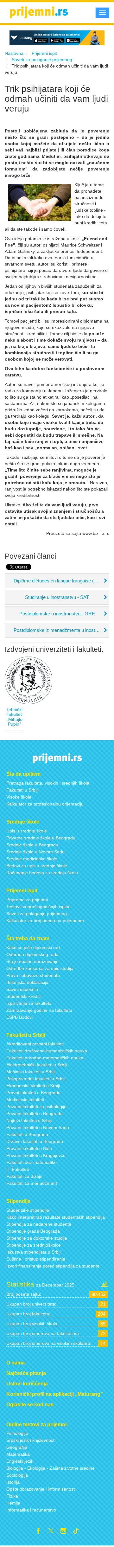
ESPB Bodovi (19, 1017)
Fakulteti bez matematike (31, 1162)
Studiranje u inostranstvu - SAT (57, 597)
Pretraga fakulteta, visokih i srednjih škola (47, 783)
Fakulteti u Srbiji (22, 790)
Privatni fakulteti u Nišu (29, 1148)
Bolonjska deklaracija (27, 982)
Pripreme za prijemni (27, 900)
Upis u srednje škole (26, 831)
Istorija (13, 1482)
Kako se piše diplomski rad (33, 947)
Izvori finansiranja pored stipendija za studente (52, 1266)
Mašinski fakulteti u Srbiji (30, 1072)
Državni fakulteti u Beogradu (34, 1141)
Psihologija (17, 1433)
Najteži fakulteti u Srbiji (29, 1120)
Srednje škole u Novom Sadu (35, 852)
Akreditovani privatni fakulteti (35, 1044)
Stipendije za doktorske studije (36, 1238)
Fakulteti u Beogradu (27, 1134)
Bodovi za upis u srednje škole (36, 866)
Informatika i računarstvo (31, 1510)
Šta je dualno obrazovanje (32, 961)
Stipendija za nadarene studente (38, 1224)
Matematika (18, 1454)
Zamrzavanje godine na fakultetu (39, 1010)
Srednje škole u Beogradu (32, 845)
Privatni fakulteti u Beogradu (34, 1113)
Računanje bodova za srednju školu (42, 873)
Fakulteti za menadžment (31, 1183)
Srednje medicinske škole (31, 859)
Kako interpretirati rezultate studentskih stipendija (55, 1217)
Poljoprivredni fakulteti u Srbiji (35, 1079)
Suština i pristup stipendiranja (35, 1259)
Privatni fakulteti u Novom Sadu (37, 1127)
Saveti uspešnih (22, 989)
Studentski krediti (23, 996)
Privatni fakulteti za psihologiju (36, 1106)
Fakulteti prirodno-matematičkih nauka (44, 1058)
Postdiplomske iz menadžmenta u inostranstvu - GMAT (61, 630)
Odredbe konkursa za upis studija (39, 968)
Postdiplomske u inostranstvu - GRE (57, 613)
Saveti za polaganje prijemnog (36, 913)
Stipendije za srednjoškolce (33, 1245)
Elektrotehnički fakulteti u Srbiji (36, 1065)
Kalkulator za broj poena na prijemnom (45, 920)
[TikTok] (78, 1532)
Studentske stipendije (27, 1210)
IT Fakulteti (17, 1169)
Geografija (16, 1447)
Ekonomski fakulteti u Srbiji (33, 1086)
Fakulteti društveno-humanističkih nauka (46, 1051)
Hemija (13, 1503)
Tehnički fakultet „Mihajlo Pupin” (14, 717)
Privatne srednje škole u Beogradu (40, 838)
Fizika (12, 1496)
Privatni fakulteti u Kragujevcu (36, 1155)
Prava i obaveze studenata (33, 975)
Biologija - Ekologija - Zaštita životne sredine (50, 1468)
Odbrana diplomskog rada (32, 954)
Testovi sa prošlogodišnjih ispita (37, 906)
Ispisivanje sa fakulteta (29, 1003)
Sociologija (17, 1475)
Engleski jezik (19, 1461)
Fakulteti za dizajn (24, 1176)
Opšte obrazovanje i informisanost (40, 1489)
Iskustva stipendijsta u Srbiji (33, 1252)
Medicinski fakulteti (25, 1099)
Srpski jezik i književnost (30, 1440)
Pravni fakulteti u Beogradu (33, 1092)
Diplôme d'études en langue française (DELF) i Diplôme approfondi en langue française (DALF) (61, 580)
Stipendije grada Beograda (33, 1231)
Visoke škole (18, 797)
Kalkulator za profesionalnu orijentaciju (45, 804)
